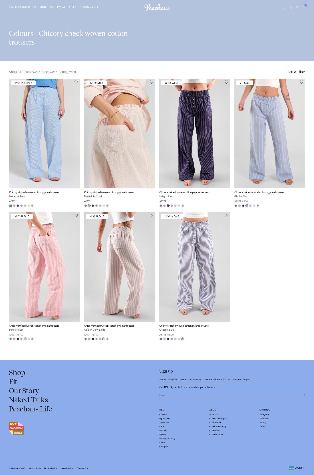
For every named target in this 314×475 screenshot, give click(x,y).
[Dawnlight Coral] (14, 206)
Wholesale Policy (167, 438)
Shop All (15, 72)
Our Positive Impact (218, 418)
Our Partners (215, 430)
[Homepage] (157, 7)
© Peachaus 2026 (17, 468)
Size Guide (164, 422)
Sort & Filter (296, 72)
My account (164, 418)
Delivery (163, 430)
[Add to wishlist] (76, 82)
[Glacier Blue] (21, 206)
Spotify (262, 422)
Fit (13, 381)
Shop (43, 7)
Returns (162, 434)
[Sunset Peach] (25, 206)
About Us (213, 414)
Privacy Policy (50, 468)
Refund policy (67, 468)
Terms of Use (35, 468)
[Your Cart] (303, 7)
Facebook (264, 418)
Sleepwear (49, 72)
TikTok (262, 426)
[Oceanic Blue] (32, 206)
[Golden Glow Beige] (29, 206)
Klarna (162, 442)
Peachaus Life (89, 7)
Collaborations (216, 434)
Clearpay (163, 446)
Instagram (264, 414)
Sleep (72, 7)
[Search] (283, 7)
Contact (163, 414)
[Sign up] (304, 395)
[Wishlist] (290, 7)
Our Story (24, 390)
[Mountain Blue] (10, 206)
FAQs (161, 426)
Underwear (57, 7)
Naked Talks (28, 399)
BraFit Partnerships (22, 7)
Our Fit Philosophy (217, 426)
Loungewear (67, 72)
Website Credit (83, 468)
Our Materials (215, 422)
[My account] (297, 7)
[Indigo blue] (18, 206)
